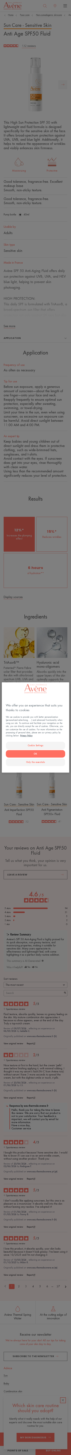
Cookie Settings (35, 745)
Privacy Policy (26, 736)
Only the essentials (35, 762)
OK (35, 754)
